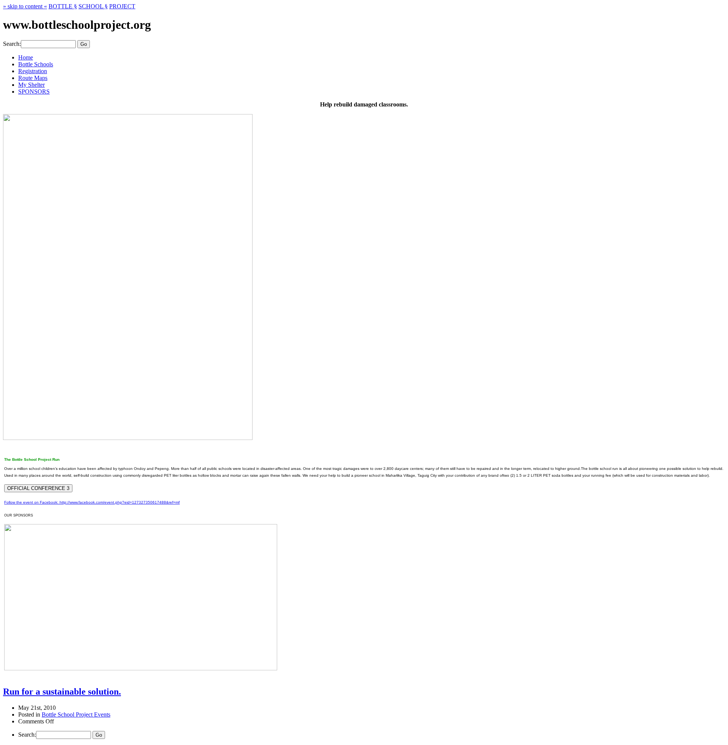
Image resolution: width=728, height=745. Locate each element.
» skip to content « (25, 6)
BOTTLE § (63, 6)
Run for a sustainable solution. (62, 691)
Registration (32, 71)
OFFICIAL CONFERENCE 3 (38, 488)
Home (25, 57)
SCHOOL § (93, 6)
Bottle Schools (35, 64)
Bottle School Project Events (76, 714)
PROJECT (122, 6)
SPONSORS (34, 91)
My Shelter (31, 84)
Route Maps (32, 78)
